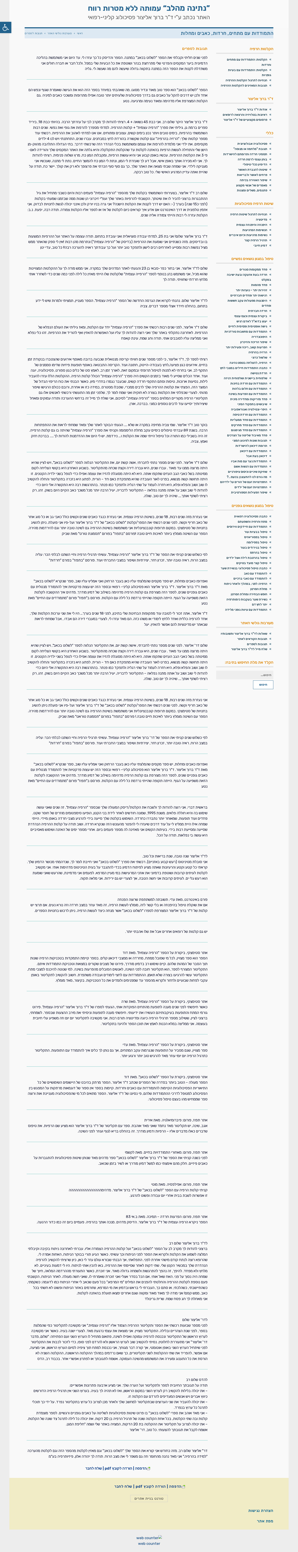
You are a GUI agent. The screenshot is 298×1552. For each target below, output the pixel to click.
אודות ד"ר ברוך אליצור (252, 109)
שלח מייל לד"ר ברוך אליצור (249, 649)
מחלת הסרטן (258, 589)
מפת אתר (265, 1521)
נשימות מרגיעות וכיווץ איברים (248, 235)
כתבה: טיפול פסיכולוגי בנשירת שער (244, 568)
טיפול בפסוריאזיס (255, 537)
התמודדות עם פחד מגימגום (249, 430)
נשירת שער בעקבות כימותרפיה (246, 599)
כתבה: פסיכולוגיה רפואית (250, 516)
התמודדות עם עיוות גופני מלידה (246, 610)
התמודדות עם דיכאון (253, 451)
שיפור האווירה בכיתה (253, 180)
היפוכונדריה (259, 337)
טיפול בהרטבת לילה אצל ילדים (246, 558)
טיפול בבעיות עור (255, 532)
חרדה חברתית (257, 311)
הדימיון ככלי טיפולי (255, 164)
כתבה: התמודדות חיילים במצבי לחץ (243, 368)
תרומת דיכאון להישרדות (251, 446)
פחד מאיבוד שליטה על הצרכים (247, 435)
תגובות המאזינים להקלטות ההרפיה (244, 85)
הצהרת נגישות (260, 1510)
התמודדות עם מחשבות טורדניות (245, 331)
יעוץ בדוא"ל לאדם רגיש (251, 321)
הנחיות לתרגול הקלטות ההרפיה (246, 80)
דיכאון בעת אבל (256, 456)
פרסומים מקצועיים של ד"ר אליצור (245, 120)
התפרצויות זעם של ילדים (251, 487)
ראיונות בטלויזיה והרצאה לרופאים (245, 115)
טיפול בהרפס (258, 552)
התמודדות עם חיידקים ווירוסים (247, 527)
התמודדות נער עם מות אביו (249, 461)
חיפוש (263, 685)
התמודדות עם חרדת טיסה (250, 414)
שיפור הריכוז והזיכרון (253, 342)
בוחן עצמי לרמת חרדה (252, 159)
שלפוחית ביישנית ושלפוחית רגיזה (245, 378)
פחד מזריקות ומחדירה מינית (248, 399)
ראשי (80, 33)
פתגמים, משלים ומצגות (252, 190)
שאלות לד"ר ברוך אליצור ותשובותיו (244, 634)
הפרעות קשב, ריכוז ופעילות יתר (246, 347)
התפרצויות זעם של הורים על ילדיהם (243, 482)
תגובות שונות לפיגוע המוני (250, 440)
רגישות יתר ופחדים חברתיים (248, 295)
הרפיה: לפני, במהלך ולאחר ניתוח (245, 584)
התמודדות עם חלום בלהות (249, 389)
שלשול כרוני (259, 357)
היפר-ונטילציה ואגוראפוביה (249, 409)
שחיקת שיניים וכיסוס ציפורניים (247, 472)
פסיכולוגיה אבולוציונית (252, 144)
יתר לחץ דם (259, 604)
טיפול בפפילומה (257, 542)
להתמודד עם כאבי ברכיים (250, 578)
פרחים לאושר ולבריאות (252, 175)
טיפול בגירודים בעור (253, 547)
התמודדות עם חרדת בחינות (248, 383)
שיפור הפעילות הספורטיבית (249, 492)
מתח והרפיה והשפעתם (252, 522)
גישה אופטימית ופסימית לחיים (247, 326)
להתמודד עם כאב (255, 573)
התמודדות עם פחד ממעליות (248, 420)
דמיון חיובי (260, 245)
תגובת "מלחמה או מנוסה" (250, 149)
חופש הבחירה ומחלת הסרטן (249, 594)
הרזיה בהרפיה (257, 352)
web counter (149, 1543)
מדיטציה (261, 219)
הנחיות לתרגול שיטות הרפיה (248, 214)
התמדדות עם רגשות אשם (250, 466)
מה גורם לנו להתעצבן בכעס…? (247, 477)
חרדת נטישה (258, 373)
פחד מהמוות (259, 285)
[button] (5, 27)
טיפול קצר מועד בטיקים (251, 563)
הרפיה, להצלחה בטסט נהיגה (248, 363)
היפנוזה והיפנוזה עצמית (251, 225)
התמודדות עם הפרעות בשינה (248, 394)
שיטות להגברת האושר (252, 170)
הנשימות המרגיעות (254, 230)
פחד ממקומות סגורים (253, 269)
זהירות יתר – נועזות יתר (251, 290)
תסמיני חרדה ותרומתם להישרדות (245, 154)
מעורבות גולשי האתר (60, 33)
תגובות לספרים (257, 644)
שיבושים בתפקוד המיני (252, 404)
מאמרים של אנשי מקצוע (251, 185)
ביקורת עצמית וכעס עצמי (250, 316)
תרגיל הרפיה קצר (255, 240)
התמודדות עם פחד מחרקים (249, 425)
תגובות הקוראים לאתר (252, 639)
